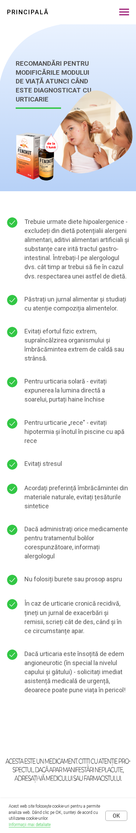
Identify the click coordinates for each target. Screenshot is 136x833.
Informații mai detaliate (30, 824)
